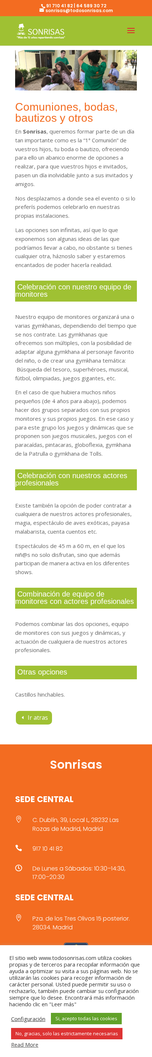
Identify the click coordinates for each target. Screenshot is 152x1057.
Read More (24, 1044)
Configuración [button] (28, 1018)
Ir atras (38, 717)
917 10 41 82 (47, 848)
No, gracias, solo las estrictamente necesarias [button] (66, 1033)
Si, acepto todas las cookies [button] (86, 1018)
